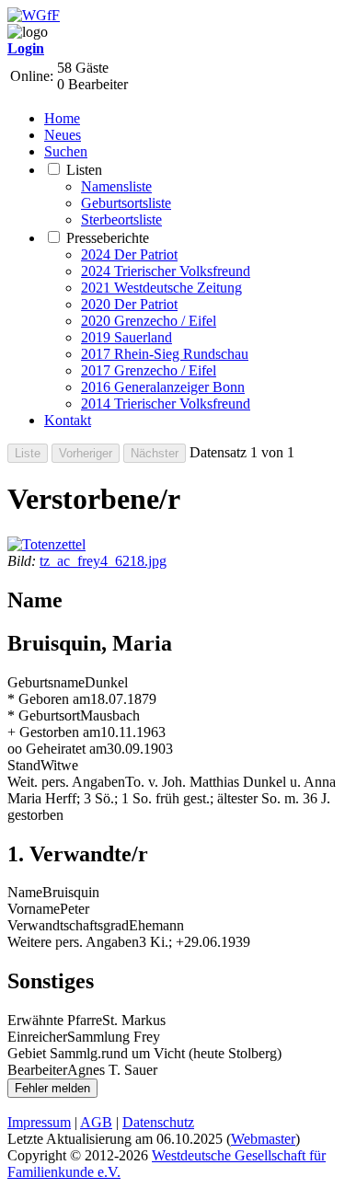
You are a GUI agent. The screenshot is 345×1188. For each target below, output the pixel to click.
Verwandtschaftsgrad (68, 925)
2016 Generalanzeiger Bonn (163, 387)
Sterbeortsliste (121, 219)
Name (24, 892)
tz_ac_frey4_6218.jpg (103, 561)
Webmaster (263, 1139)
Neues (62, 135)
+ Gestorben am (53, 732)
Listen (84, 170)
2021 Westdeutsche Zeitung (161, 287)
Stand (23, 765)
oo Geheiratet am (57, 748)
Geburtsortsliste (126, 203)
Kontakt (67, 420)
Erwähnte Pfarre (54, 1020)
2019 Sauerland (126, 337)
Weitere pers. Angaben (73, 942)
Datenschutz (158, 1122)
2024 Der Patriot (129, 254)
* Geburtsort (43, 715)
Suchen (65, 151)
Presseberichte (107, 238)
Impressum (39, 1122)
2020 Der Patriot (129, 304)
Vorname (33, 909)
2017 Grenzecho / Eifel (148, 370)
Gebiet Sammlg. (54, 1053)
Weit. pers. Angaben (66, 782)
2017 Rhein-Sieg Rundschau (164, 354)
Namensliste (116, 186)
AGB (96, 1122)
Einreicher (37, 1036)
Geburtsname (46, 682)
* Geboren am (48, 699)
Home (62, 118)
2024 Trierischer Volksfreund (165, 271)
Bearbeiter (37, 1070)
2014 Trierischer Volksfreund (165, 403)
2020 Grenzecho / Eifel (148, 321)
